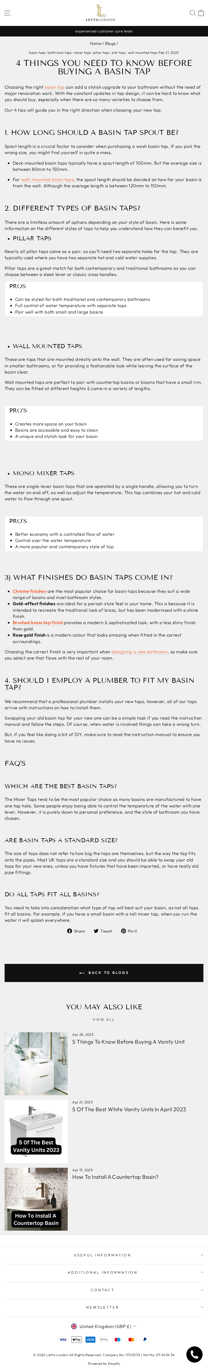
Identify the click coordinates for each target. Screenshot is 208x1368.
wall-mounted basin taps (47, 179)
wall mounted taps (142, 52)
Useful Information (102, 1255)
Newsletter (102, 1307)
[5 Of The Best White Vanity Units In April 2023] (36, 1131)
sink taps (119, 52)
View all (104, 1019)
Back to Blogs (108, 972)
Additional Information (103, 1272)
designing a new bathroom (140, 651)
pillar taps (101, 52)
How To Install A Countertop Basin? (115, 1176)
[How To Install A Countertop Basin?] (36, 1199)
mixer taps (82, 52)
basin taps (37, 52)
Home (96, 43)
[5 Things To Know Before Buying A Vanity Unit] (36, 1063)
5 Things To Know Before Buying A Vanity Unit (128, 1041)
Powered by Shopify (104, 1363)
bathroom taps (60, 52)
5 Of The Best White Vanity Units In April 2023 (129, 1109)
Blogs (110, 43)
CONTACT (103, 1290)
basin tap (55, 87)
